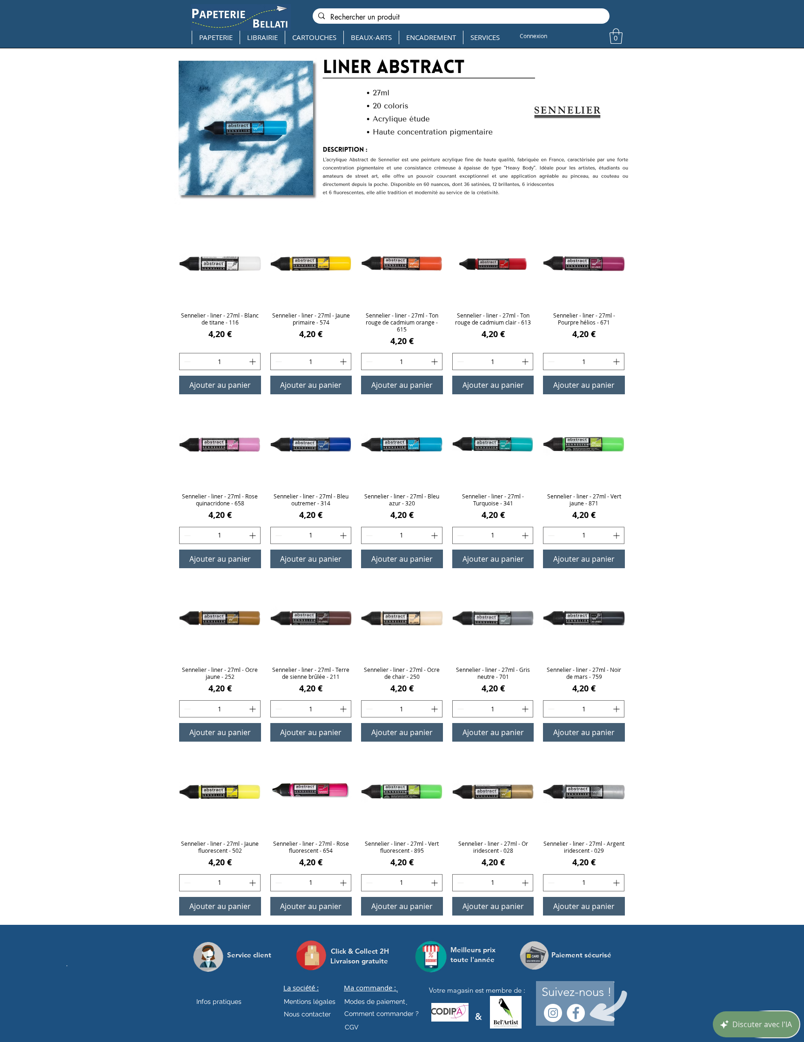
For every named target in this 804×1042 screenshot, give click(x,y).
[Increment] (253, 361)
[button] (616, 36)
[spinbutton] (220, 361)
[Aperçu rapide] (220, 264)
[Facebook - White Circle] (576, 1013)
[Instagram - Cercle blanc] (553, 1013)
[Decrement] (186, 361)
